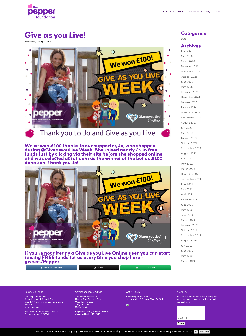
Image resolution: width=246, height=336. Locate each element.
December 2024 (190, 97)
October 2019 (189, 230)
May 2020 (187, 210)
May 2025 (187, 87)
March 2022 (188, 169)
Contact (217, 11)
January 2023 (189, 138)
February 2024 (190, 102)
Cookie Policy (204, 332)
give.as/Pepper (42, 261)
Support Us (193, 11)
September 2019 (191, 235)
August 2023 (189, 122)
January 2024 (189, 107)
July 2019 (186, 245)
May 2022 (187, 163)
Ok (196, 332)
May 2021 (187, 189)
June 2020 (187, 204)
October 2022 (189, 143)
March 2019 (188, 261)
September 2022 (191, 148)
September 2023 (191, 117)
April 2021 (187, 194)
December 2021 (190, 174)
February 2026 (190, 66)
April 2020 (187, 215)
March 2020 (188, 220)
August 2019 (189, 240)
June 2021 (187, 184)
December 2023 (190, 112)
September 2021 (191, 179)
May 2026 (187, 56)
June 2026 (187, 51)
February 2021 (190, 199)
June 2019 (187, 250)
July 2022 (186, 158)
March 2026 (188, 61)
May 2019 (187, 256)
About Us (167, 11)
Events (181, 11)
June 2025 (187, 82)
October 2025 (189, 76)
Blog (208, 11)
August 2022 (189, 153)
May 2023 (187, 133)
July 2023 (186, 128)
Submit (181, 323)
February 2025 (190, 92)
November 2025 (190, 71)
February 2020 (190, 225)
